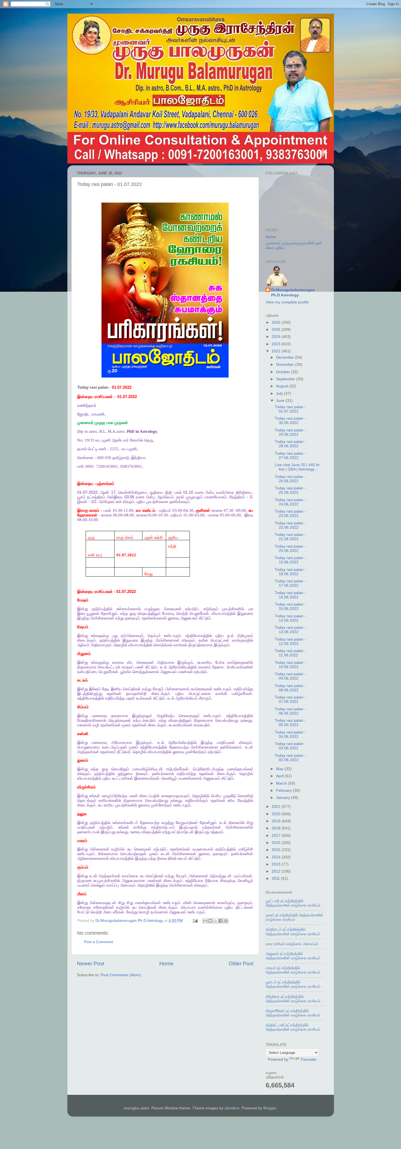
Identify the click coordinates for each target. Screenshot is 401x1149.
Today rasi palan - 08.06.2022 (290, 688)
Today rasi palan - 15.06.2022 (290, 606)
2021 (277, 807)
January (283, 798)
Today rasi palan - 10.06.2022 (290, 664)
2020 (277, 814)
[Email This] (205, 920)
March (282, 783)
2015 (277, 850)
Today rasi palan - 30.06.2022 (290, 420)
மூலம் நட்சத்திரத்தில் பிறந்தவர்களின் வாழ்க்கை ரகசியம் (294, 917)
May (280, 769)
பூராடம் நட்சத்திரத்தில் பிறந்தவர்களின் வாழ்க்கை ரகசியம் (293, 984)
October (283, 372)
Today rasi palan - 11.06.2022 (290, 653)
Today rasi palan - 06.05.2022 (290, 711)
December (285, 357)
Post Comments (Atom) (121, 975)
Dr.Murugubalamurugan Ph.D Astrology (293, 292)
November (285, 364)
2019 (277, 821)
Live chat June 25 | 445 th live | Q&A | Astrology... (297, 467)
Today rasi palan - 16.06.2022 (290, 595)
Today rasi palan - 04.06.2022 (290, 734)
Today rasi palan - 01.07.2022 (290, 409)
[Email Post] (195, 921)
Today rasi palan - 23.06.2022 (290, 513)
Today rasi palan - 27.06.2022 (290, 455)
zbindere (232, 1108)
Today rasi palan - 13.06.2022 (290, 629)
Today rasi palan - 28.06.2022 (290, 444)
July (280, 393)
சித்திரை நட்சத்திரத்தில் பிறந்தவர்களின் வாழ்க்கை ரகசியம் (293, 999)
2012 (277, 871)
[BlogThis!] (210, 920)
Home (166, 963)
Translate (308, 1059)
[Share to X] (215, 920)
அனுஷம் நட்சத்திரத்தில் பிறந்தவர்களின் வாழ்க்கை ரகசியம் (293, 956)
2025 (277, 330)
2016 (277, 843)
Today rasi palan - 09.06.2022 (290, 676)
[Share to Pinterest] (226, 920)
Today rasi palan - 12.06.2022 (290, 641)
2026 (277, 322)
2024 (277, 337)
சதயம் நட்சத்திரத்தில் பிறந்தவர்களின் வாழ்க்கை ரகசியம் (293, 970)
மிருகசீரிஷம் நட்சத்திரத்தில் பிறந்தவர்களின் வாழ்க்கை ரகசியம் (293, 1013)
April (280, 776)
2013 (277, 864)
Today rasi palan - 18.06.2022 (290, 572)
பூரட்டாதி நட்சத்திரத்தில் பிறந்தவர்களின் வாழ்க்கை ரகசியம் (293, 903)
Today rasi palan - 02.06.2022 (290, 757)
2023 (277, 344)
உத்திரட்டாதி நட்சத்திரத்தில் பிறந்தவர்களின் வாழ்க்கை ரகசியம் (293, 1027)
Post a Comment (98, 942)
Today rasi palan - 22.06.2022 (290, 525)
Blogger (269, 1108)
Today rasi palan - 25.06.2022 (290, 490)
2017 (277, 836)
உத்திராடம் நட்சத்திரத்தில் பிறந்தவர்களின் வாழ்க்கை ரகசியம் (293, 931)
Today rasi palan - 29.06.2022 (290, 432)
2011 (276, 878)
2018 (277, 828)
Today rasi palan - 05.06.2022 (290, 722)
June (281, 401)
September (286, 379)
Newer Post (90, 963)
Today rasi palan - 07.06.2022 (290, 699)
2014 (277, 857)
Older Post (241, 963)
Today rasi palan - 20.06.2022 (290, 548)
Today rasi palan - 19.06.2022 (290, 560)
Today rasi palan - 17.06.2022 (290, 583)
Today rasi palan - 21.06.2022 (290, 537)
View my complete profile (287, 302)
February (284, 790)
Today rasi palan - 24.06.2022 (290, 502)
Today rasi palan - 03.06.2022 (290, 746)
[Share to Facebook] (220, 920)
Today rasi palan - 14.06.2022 (290, 618)
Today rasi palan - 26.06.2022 (290, 479)
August (282, 386)
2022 (277, 351)
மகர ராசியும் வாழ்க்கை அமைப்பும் (292, 944)
